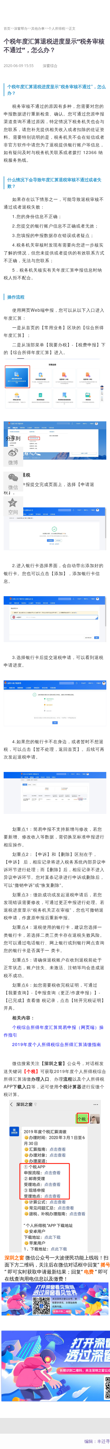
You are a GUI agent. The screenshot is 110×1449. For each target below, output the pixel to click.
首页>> (9, 28)
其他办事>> (39, 28)
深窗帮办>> (22, 28)
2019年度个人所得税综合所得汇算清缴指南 (56, 1044)
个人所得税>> (58, 28)
